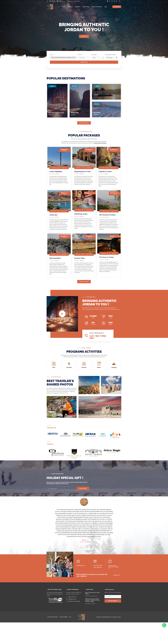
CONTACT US (84, 36)
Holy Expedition (55, 258)
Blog (106, 6)
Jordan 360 (53, 215)
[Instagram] (112, 1)
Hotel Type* (94, 54)
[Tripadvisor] (116, 1)
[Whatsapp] (109, 1)
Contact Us (77, 6)
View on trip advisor (84, 542)
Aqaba (95, 95)
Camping (113, 367)
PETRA (52, 86)
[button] (120, 1)
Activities (69, 367)
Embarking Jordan (80, 214)
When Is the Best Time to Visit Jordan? (92, 593)
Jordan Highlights (55, 171)
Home (58, 6)
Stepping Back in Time (82, 171)
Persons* (80, 54)
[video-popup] (62, 314)
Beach (99, 367)
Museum (84, 367)
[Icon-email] (114, 1)
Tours (64, 6)
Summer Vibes (79, 258)
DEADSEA (97, 104)
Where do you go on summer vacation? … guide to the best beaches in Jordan (92, 600)
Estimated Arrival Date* (110, 54)
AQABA (97, 86)
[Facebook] (107, 1)
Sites (53, 367)
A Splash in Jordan (105, 171)
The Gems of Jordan (106, 257)
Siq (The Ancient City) (56, 113)
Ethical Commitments (97, 6)
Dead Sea (96, 112)
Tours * (51, 54)
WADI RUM (74, 86)
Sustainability (86, 6)
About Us (70, 6)
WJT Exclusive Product (107, 215)
